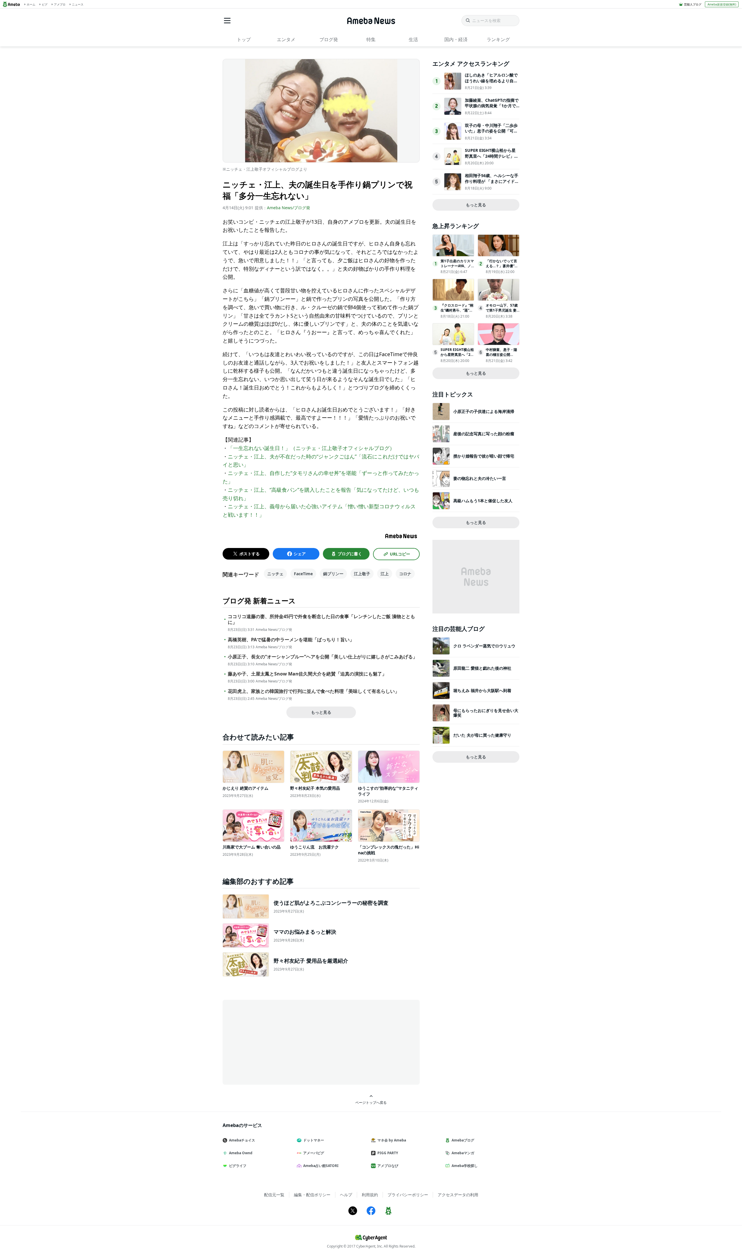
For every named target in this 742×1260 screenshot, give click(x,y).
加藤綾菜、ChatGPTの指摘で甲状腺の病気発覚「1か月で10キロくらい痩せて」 (492, 105)
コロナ (405, 573)
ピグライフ (237, 1165)
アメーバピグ (313, 1152)
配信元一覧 (274, 1194)
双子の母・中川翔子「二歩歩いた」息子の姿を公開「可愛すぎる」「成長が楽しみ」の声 (491, 134)
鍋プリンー (333, 573)
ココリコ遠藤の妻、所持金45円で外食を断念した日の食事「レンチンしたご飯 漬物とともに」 (321, 619)
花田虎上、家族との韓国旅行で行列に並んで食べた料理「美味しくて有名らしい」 (313, 691)
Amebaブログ (463, 1140)
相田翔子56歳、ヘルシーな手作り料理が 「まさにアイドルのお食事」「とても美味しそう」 (492, 184)
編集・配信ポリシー (312, 1194)
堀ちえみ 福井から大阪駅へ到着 (482, 690)
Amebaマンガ (463, 1152)
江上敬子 (362, 573)
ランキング (498, 39)
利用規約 (370, 1194)
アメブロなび (387, 1165)
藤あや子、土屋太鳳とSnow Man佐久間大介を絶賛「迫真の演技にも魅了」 (307, 674)
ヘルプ (346, 1194)
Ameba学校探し (465, 1165)
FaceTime (303, 573)
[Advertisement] (274, 1042)
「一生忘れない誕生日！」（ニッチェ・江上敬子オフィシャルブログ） (311, 448)
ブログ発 (328, 39)
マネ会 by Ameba (391, 1140)
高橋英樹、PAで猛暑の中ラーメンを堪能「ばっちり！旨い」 (291, 640)
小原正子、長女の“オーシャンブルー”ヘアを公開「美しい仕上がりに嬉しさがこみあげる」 (322, 657)
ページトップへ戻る (371, 1102)
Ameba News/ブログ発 (288, 207)
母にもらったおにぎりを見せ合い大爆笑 (485, 713)
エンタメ (286, 39)
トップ (244, 39)
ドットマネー (313, 1140)
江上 (385, 573)
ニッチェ (275, 573)
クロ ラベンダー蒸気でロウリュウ (484, 646)
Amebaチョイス (242, 1140)
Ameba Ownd (240, 1152)
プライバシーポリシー (408, 1194)
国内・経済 (456, 39)
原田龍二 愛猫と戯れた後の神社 (482, 668)
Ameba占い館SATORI (321, 1165)
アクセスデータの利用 (458, 1194)
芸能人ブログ (692, 4)
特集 (371, 39)
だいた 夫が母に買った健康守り (482, 735)
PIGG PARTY (387, 1152)
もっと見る (321, 712)
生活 (413, 39)
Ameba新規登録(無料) (722, 4)
